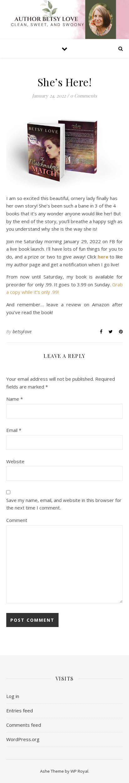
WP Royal (79, 771)
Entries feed (19, 710)
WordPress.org (22, 739)
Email (13, 430)
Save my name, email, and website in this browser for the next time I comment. (63, 504)
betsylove (22, 331)
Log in (12, 696)
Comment (16, 520)
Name (14, 399)
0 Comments (83, 96)
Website (15, 461)
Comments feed (23, 725)
